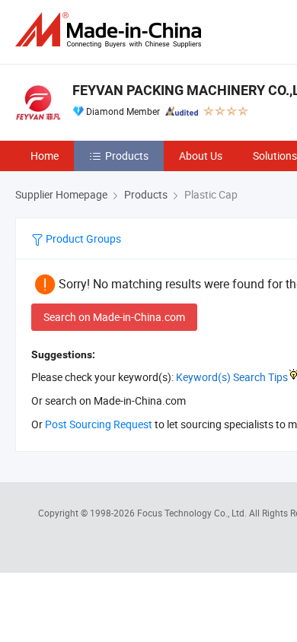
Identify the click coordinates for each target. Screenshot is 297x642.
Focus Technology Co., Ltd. (193, 513)
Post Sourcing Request (98, 424)
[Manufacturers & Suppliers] (111, 30)
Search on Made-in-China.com (114, 317)
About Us (200, 155)
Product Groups (82, 238)
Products (126, 155)
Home (44, 155)
